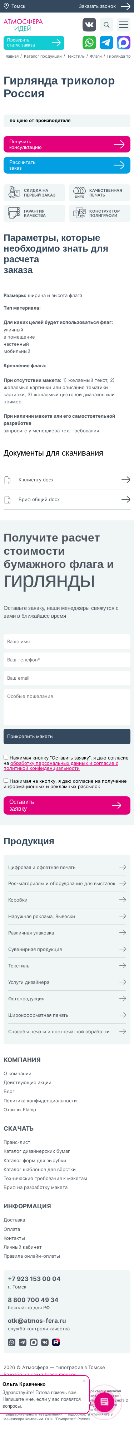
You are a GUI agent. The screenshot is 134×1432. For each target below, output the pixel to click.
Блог (9, 1091)
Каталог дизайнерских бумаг (37, 1151)
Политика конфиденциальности (40, 1100)
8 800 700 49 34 (33, 1300)
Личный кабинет (23, 1247)
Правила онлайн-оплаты (32, 1256)
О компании (17, 1073)
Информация (27, 1206)
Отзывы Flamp (20, 1109)
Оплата (12, 1229)
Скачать (19, 1128)
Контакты (14, 1238)
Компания (22, 1059)
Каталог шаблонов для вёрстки (40, 1169)
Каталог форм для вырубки (35, 1160)
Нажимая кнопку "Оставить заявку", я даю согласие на (66, 763)
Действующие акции (27, 1082)
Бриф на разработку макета (36, 1187)
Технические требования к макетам (45, 1178)
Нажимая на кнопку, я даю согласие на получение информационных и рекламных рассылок (65, 783)
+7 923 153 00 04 (34, 1279)
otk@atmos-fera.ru (37, 1320)
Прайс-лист (17, 1142)
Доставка (14, 1220)
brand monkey (60, 1374)
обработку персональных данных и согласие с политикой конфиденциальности (61, 765)
